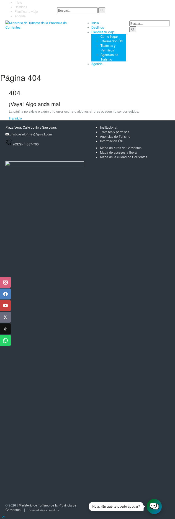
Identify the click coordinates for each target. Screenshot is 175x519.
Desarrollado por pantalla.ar (44, 510)
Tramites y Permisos (108, 47)
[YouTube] (5, 305)
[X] (5, 317)
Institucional (108, 127)
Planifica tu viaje (26, 11)
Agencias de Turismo (109, 56)
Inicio (18, 2)
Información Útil (111, 41)
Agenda (20, 16)
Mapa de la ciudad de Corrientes (123, 157)
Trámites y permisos (114, 132)
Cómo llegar (109, 36)
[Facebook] (5, 294)
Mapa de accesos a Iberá (118, 152)
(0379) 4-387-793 (26, 144)
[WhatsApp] (5, 340)
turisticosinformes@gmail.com (30, 134)
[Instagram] (5, 282)
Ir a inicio (15, 118)
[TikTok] (5, 328)
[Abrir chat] (154, 506)
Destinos (21, 7)
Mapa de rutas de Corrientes (121, 147)
